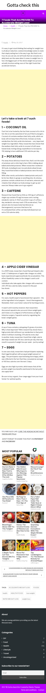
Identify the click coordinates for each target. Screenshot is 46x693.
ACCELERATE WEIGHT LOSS (19, 587)
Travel (6, 653)
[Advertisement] (23, 92)
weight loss (26, 599)
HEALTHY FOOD (17, 593)
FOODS (36, 587)
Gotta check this (23, 5)
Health (5, 42)
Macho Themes (34, 687)
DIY (4, 638)
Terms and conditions (29, 690)
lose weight (31, 593)
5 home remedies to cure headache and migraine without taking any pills (26, 569)
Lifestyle (6, 650)
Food (5, 642)
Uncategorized (9, 657)
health (5, 593)
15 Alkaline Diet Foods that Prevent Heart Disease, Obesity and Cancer (20, 575)
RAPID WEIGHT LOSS (11, 599)
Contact (41, 690)
